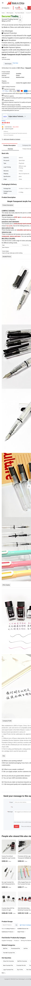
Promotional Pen (15, 948)
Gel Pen (26, 948)
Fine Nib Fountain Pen (9, 952)
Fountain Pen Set (21, 965)
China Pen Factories (8, 961)
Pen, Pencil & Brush (19, 12)
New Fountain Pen (8, 965)
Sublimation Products (7, 932)
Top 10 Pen (20, 969)
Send (16, 826)
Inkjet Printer (20, 932)
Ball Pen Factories (22, 961)
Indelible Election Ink (22, 928)
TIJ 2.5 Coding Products (8, 928)
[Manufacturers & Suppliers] (15, 3)
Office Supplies (9, 12)
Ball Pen (5, 948)
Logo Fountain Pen (8, 969)
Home (3, 12)
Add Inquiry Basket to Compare (12, 139)
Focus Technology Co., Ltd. (22, 979)
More (3, 973)
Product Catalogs (26, 925)
